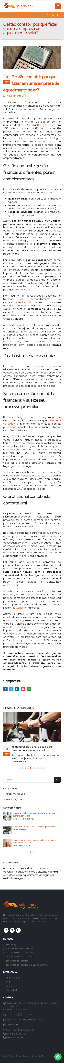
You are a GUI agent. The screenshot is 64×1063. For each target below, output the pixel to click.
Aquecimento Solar (17, 95)
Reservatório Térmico (17, 960)
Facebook (5, 689)
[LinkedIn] (58, 15)
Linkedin (18, 930)
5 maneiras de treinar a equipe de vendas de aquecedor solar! (32, 748)
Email (23, 689)
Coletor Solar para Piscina (19, 956)
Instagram (12, 930)
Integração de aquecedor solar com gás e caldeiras (35, 827)
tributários (18, 607)
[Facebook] (47, 15)
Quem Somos (12, 977)
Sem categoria (14, 799)
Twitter (11, 689)
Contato (9, 986)
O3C (41, 1056)
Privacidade (11, 990)
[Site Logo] (18, 6)
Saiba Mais (18, 761)
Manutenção (12, 944)
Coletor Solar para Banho (19, 952)
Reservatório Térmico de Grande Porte (26, 964)
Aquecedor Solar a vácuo (19, 948)
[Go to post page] (32, 727)
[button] (58, 6)
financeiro (27, 302)
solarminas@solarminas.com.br (31, 1019)
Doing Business (46, 125)
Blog (7, 981)
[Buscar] (57, 780)
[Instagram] (52, 15)
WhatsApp (29, 689)
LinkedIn (17, 689)
